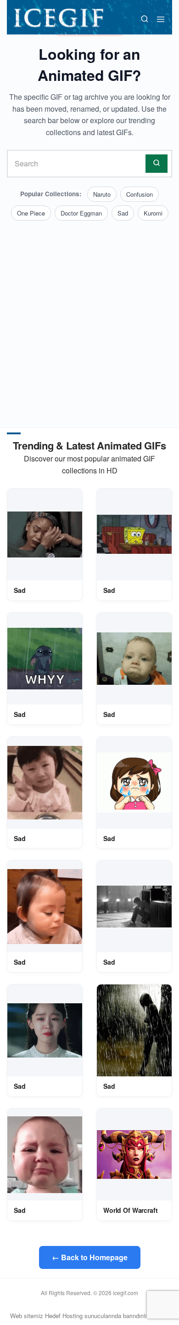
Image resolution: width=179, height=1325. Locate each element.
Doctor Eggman (81, 213)
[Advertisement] (89, 314)
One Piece (31, 213)
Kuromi (153, 213)
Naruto (102, 194)
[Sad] (44, 534)
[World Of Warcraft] (134, 1154)
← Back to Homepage (90, 1257)
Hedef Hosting (64, 1315)
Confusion (139, 194)
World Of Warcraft (130, 1210)
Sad (122, 213)
